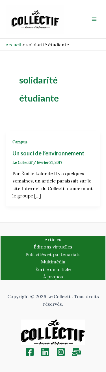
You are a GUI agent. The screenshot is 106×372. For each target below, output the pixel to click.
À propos (53, 276)
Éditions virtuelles (53, 247)
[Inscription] (76, 351)
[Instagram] (60, 351)
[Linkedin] (45, 351)
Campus (19, 141)
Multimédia (53, 262)
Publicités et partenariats (53, 254)
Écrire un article (53, 269)
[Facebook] (29, 351)
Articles (53, 239)
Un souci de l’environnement (48, 153)
